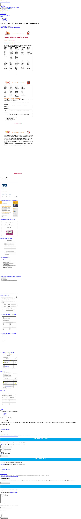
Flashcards (8, 2)
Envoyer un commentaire (5, 424)
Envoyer (6, 517)
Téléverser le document (4, 7)
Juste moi (3, 454)
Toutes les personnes (6, 453)
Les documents (3, 2)
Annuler (2, 517)
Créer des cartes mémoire (14, 7)
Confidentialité (6, 436)
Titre (1, 445)
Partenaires (5, 434)
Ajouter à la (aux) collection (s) (6, 27)
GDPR (1, 436)
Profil (1, 16)
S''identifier (2, 6)
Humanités (5, 18)
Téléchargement (3, 26)
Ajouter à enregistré (16, 27)
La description (5, 448)
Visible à (2, 452)
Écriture (4, 19)
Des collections (7, 10)
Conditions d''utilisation (13, 436)
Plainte (1, 434)
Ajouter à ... (9, 26)
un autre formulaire (14, 492)
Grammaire (5, 20)
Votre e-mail (2, 503)
